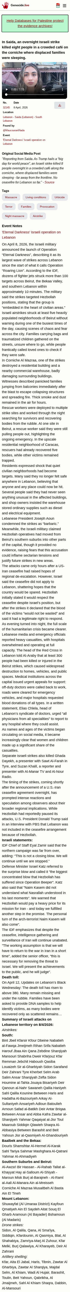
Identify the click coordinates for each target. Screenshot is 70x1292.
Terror (8, 206)
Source (49, 182)
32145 (6, 107)
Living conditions (36, 197)
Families (26, 206)
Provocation (47, 206)
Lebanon (7, 117)
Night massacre (14, 216)
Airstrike (38, 216)
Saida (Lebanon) (24, 117)
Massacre (11, 197)
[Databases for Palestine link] (58, 6)
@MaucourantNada (13, 130)
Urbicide (60, 197)
